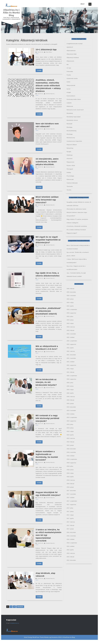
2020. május (70, 389)
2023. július (70, 316)
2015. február (70, 556)
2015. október (71, 546)
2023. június (70, 320)
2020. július (70, 382)
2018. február (70, 483)
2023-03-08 (40, 52)
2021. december (71, 354)
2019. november (71, 410)
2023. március (71, 327)
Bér (68, 64)
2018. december (71, 448)
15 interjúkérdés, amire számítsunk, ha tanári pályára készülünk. (47, 161)
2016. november (71, 536)
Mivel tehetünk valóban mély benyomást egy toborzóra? (47, 200)
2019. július (70, 424)
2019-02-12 (40, 278)
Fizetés (69, 75)
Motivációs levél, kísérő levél (75, 109)
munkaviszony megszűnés (74, 141)
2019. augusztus (71, 421)
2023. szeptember (72, 309)
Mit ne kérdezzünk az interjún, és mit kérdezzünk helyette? (46, 382)
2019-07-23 (40, 167)
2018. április (70, 476)
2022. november (71, 334)
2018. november (71, 452)
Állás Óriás (48, 52)
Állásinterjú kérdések (73, 57)
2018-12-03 (40, 387)
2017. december (71, 490)
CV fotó (69, 68)
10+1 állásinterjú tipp (46, 49)
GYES (68, 82)
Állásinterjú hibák (72, 54)
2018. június (70, 469)
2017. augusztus (71, 504)
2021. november (71, 358)
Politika (69, 172)
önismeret (69, 158)
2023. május (70, 323)
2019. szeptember (72, 417)
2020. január (70, 403)
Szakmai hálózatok (72, 183)
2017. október (71, 497)
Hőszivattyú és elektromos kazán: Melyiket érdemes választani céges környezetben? (77, 212)
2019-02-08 (40, 316)
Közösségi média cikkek (74, 99)
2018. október (71, 455)
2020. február (70, 400)
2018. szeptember (72, 459)
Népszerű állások (72, 144)
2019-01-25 (40, 351)
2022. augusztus (71, 344)
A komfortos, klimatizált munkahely (77, 226)
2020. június (70, 386)
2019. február (70, 441)
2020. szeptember (72, 375)
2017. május (70, 515)
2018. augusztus (71, 462)
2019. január (70, 445)
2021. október (71, 361)
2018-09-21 (40, 462)
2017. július (70, 508)
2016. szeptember (72, 542)
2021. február (70, 372)
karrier (68, 89)
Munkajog (69, 127)
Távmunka (70, 186)
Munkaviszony (71, 137)
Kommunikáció (71, 96)
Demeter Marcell (50, 93)
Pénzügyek (70, 169)
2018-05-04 (40, 578)
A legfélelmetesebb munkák (75, 43)
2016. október (71, 539)
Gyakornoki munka (72, 78)
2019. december (71, 407)
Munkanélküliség (71, 130)
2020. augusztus (71, 379)
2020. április (70, 393)
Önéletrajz (70, 155)
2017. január (70, 529)
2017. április (70, 518)
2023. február (70, 330)
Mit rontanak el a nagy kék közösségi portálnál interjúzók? (47, 418)
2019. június (70, 428)
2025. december (71, 292)
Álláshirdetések (71, 50)
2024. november (71, 295)
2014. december (71, 560)
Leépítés (69, 102)
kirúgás (69, 92)
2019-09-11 (40, 93)
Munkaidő (69, 123)
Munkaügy (70, 134)
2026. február (70, 288)
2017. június (70, 511)
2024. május (70, 302)
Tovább (40, 70)
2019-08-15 (40, 128)
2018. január (70, 487)
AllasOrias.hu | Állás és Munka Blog (11, 13)
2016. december (71, 532)
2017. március (71, 522)
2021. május (70, 368)
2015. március (71, 553)
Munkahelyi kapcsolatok (74, 116)
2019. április (70, 435)
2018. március (71, 480)
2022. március (71, 351)
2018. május (70, 473)
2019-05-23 (40, 205)
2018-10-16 (40, 423)
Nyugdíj (69, 151)
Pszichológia (70, 176)
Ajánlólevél (70, 47)
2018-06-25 (40, 543)
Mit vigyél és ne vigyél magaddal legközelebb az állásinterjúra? (48, 240)
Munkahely (70, 113)
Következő (20, 606)
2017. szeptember (72, 501)
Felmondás (70, 71)
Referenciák (70, 179)
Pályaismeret (70, 162)
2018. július (70, 466)
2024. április (70, 306)
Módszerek (70, 106)
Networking (70, 148)
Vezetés (69, 190)
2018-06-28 (40, 497)
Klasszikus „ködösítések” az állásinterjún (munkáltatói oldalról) (48, 311)
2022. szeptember (72, 340)
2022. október (71, 337)
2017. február (70, 525)
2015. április (70, 549)
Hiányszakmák (71, 85)
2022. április (70, 347)
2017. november (71, 494)
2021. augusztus (71, 365)
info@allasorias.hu (14, 623)
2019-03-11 (40, 245)
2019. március (71, 438)
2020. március (71, 396)
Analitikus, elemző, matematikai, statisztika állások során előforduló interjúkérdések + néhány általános (48, 85)
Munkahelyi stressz (72, 120)
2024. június (70, 299)
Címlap (82, 4)
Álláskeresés (70, 61)
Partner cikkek (71, 165)
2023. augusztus (71, 313)
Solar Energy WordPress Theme (34, 637)
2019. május (70, 431)
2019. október (71, 414)
